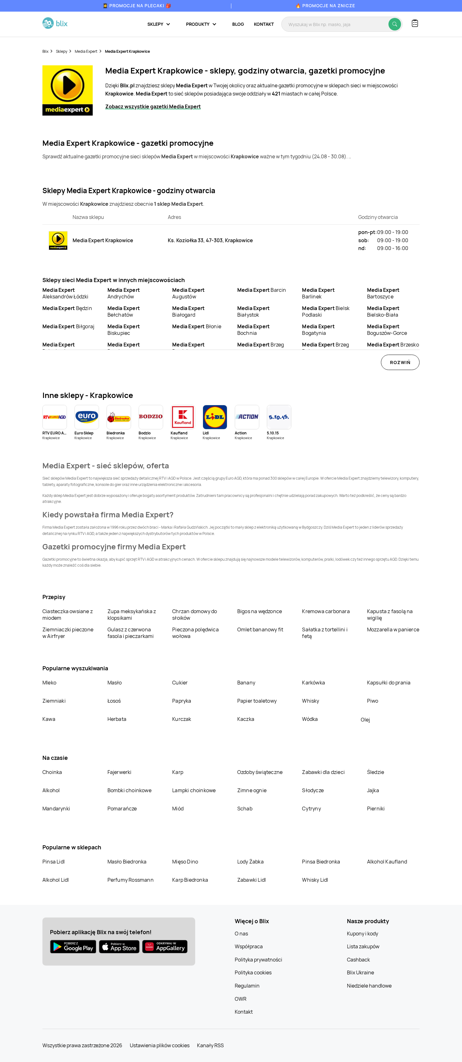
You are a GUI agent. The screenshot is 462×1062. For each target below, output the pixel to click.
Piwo (372, 700)
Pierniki (376, 808)
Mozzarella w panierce (393, 629)
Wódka (310, 719)
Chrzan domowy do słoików (194, 614)
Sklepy (61, 51)
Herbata (116, 719)
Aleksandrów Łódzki (65, 293)
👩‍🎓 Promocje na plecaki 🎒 (136, 5)
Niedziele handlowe (369, 985)
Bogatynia (318, 329)
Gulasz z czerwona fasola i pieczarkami (130, 633)
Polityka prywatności (258, 959)
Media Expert (86, 51)
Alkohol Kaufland (387, 861)
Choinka (52, 772)
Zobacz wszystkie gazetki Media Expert (153, 106)
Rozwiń (400, 362)
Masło (114, 682)
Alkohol (51, 790)
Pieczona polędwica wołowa (195, 633)
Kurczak (181, 719)
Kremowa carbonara (325, 611)
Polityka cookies (253, 972)
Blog (238, 24)
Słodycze (313, 790)
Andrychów (123, 293)
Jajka (373, 790)
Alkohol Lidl (55, 879)
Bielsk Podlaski (325, 311)
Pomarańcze (122, 808)
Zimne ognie (252, 790)
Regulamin (247, 985)
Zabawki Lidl (251, 879)
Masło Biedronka (127, 861)
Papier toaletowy (257, 700)
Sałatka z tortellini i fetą (324, 633)
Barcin (261, 289)
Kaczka (245, 719)
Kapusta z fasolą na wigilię (390, 614)
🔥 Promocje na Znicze (325, 5)
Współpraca (249, 946)
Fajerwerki (119, 772)
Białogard (188, 311)
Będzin (67, 308)
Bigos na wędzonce (259, 611)
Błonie (196, 326)
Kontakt (264, 24)
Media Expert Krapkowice (127, 51)
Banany (246, 682)
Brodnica (188, 348)
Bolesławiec (58, 348)
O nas (241, 933)
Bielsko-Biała (383, 311)
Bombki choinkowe (129, 790)
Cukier (180, 682)
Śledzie (375, 772)
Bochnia (253, 329)
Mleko (49, 682)
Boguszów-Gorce (387, 329)
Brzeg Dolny (325, 348)
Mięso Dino (185, 861)
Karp (177, 772)
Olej (365, 719)
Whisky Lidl (315, 879)
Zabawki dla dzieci (323, 772)
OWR (240, 998)
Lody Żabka (250, 861)
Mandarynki (56, 808)
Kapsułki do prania (389, 682)
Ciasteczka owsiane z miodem (67, 614)
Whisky (310, 700)
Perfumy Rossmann (130, 879)
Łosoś (114, 700)
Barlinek (318, 293)
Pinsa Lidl (53, 861)
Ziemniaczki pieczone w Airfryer (67, 633)
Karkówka (313, 682)
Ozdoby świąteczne (260, 772)
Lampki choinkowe (194, 790)
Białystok (253, 311)
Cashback (358, 959)
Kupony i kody (362, 933)
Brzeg (260, 344)
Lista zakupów (363, 946)
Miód (178, 808)
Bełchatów (123, 311)
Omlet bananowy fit (260, 629)
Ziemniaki (54, 700)
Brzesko (393, 344)
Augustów (188, 293)
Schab (244, 808)
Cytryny (311, 808)
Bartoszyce (383, 293)
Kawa (48, 719)
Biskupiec (123, 329)
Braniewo (123, 348)
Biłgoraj (68, 326)
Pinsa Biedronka (321, 861)
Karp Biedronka (190, 879)
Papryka (181, 700)
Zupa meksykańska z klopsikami (131, 614)
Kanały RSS (210, 1045)
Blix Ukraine (360, 972)
